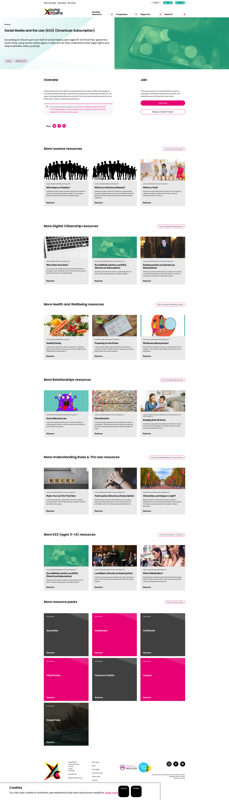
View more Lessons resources (174, 149)
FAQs (93, 766)
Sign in (180, 2)
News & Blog (62, 3)
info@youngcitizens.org (75, 778)
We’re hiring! (71, 3)
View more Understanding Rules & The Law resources (167, 457)
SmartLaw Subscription (85, 107)
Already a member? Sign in (163, 112)
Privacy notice (96, 776)
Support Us (145, 14)
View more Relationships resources (172, 380)
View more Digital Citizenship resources (171, 226)
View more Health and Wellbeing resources (170, 304)
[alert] (80, 791)
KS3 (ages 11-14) (21, 61)
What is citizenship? (50, 3)
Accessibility (96, 769)
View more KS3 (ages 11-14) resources (171, 535)
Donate (156, 2)
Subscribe (163, 103)
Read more (50, 202)
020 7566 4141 (72, 774)
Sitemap (94, 780)
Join (168, 2)
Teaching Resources (97, 13)
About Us (168, 14)
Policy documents (97, 773)
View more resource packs (175, 602)
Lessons (8, 61)
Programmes (121, 14)
